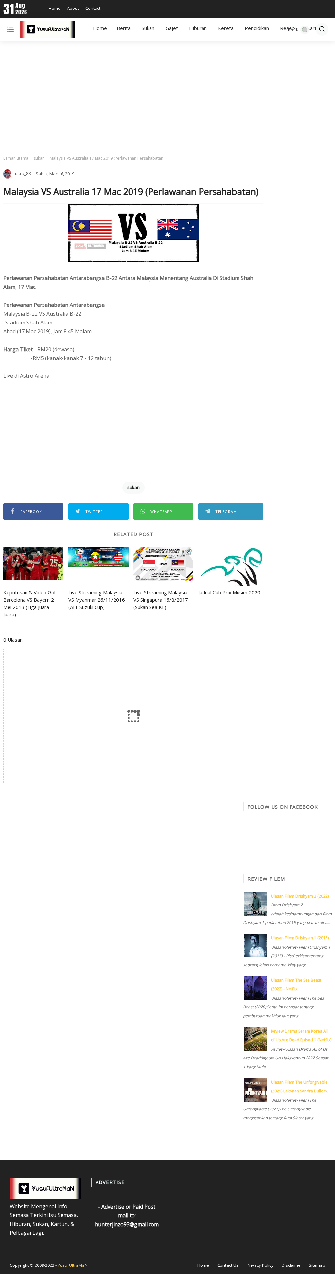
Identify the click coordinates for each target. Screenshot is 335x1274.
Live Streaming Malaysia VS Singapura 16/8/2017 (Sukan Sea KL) (160, 599)
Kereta (226, 28)
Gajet (172, 28)
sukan (39, 158)
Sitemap (317, 1265)
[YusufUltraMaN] (47, 30)
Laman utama (15, 158)
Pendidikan (257, 28)
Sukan (148, 28)
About (73, 8)
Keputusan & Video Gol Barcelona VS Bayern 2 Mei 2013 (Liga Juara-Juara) (29, 603)
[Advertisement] (167, 98)
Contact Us (227, 1265)
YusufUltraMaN (73, 1265)
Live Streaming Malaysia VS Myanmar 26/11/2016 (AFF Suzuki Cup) (96, 599)
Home (55, 8)
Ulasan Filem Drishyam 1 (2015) (300, 938)
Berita (124, 28)
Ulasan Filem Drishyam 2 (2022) (300, 896)
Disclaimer (292, 1265)
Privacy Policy (260, 1265)
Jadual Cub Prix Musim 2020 (229, 592)
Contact (92, 8)
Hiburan (198, 28)
